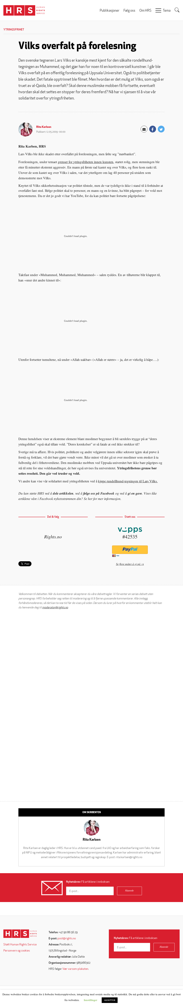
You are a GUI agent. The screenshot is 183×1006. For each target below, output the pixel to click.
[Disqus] (91, 658)
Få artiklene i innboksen (88, 882)
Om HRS (145, 11)
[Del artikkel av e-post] (144, 129)
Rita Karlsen (43, 127)
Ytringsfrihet (13, 29)
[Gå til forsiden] (20, 933)
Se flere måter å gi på (128, 564)
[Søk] (177, 10)
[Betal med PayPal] (129, 549)
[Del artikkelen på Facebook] (152, 129)
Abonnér (129, 891)
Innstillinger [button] (90, 1000)
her (90, 498)
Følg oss (129, 11)
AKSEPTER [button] (109, 1000)
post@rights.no (67, 938)
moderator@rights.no (55, 607)
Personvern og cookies (16, 950)
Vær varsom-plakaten (75, 969)
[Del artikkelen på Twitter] (161, 129)
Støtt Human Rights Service (20, 944)
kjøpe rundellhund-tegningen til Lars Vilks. (128, 481)
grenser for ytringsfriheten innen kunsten (85, 162)
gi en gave (135, 493)
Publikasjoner (109, 11)
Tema (166, 11)
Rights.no (53, 536)
